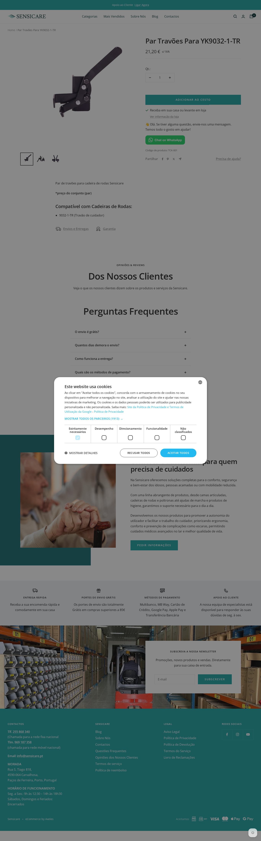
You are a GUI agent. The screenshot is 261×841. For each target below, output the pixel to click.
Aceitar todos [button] (178, 453)
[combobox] (200, 382)
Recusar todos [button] (138, 453)
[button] (130, 418)
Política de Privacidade (109, 411)
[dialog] (130, 420)
